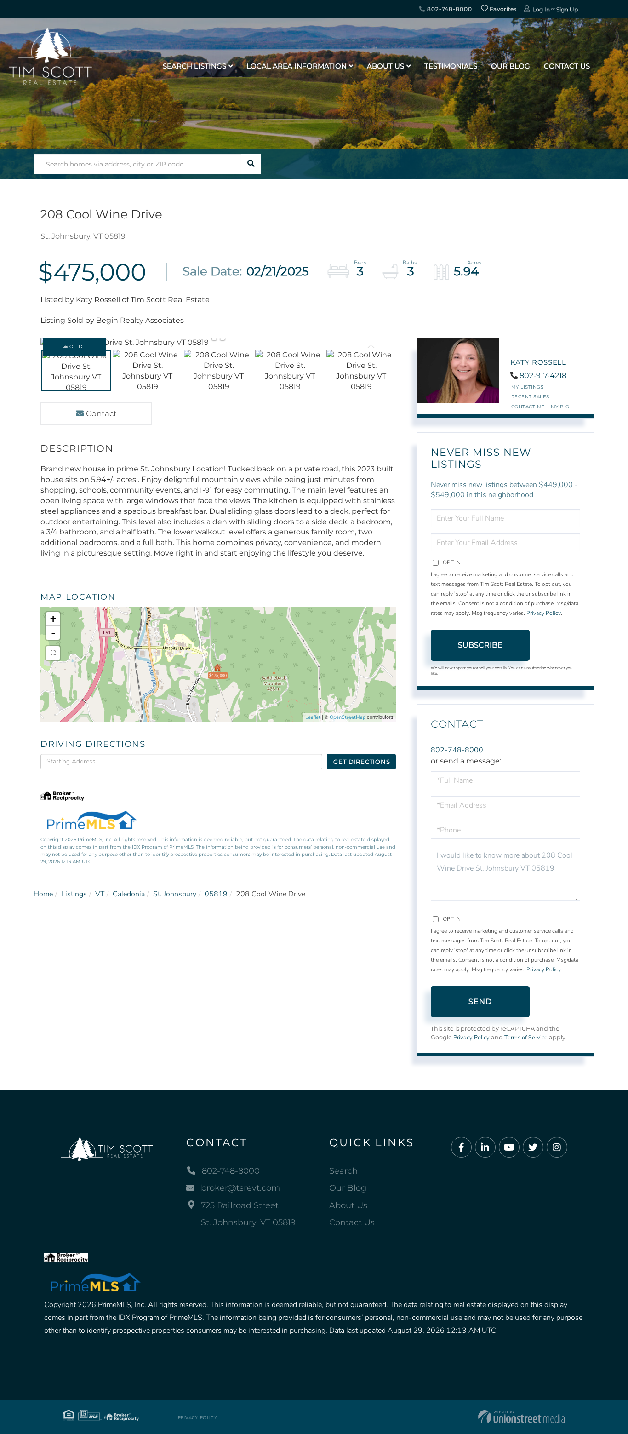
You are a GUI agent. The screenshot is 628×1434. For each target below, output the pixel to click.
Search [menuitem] (343, 1171)
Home (43, 894)
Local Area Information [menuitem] (296, 66)
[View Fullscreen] (53, 653)
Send (480, 1001)
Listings (74, 894)
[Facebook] (461, 1147)
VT (99, 894)
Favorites (502, 9)
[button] (251, 164)
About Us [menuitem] (385, 66)
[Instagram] (557, 1147)
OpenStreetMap (347, 717)
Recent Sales (530, 397)
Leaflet (312, 717)
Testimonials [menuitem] (450, 66)
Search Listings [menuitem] (194, 66)
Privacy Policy (543, 613)
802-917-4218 (543, 375)
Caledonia (129, 894)
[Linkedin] (485, 1147)
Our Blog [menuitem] (510, 66)
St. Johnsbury (174, 894)
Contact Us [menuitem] (567, 66)
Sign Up (567, 9)
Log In (541, 9)
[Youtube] (509, 1147)
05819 (216, 894)
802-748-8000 (448, 9)
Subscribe (480, 645)
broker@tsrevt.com (240, 1188)
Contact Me (528, 407)
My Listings (527, 387)
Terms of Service (526, 1037)
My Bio (560, 407)
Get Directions (361, 761)
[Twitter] (533, 1147)
